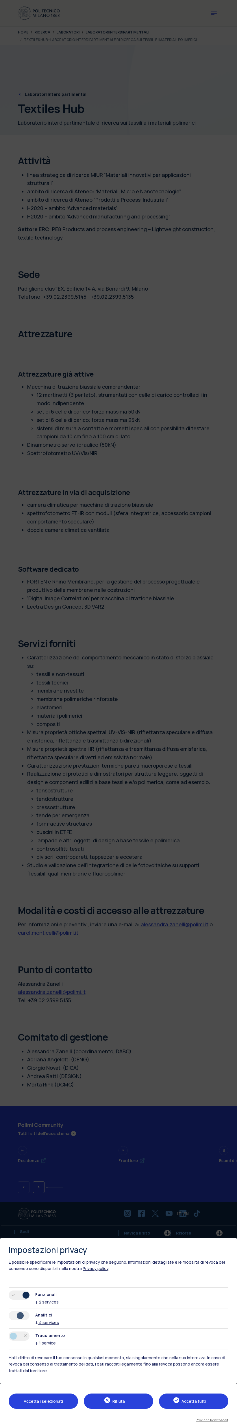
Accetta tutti (194, 1401)
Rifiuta (118, 1401)
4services (47, 1322)
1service (45, 1343)
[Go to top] (229, 1420)
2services (47, 1302)
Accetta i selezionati (43, 1401)
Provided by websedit (212, 1420)
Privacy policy (95, 1268)
